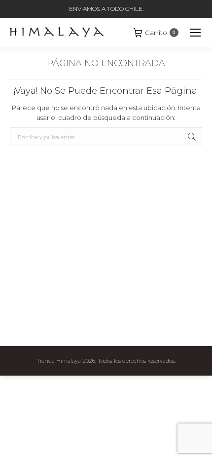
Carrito (160, 33)
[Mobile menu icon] (195, 32)
